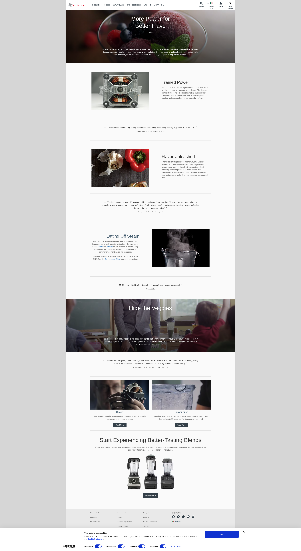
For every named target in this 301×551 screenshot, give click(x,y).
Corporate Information (98, 513)
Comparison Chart (112, 259)
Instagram (193, 516)
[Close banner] (244, 532)
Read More (120, 425)
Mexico (177, 521)
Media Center (95, 522)
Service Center (122, 526)
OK (221, 534)
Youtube (188, 516)
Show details (176, 546)
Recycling (146, 513)
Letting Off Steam (123, 236)
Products (96, 5)
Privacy (146, 517)
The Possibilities (134, 5)
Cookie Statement (95, 539)
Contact (120, 517)
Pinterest (183, 516)
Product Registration (124, 522)
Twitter (178, 516)
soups (100, 247)
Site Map (146, 526)
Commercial (159, 5)
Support (147, 5)
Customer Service (123, 513)
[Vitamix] (75, 5)
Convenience (181, 412)
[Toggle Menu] (90, 4)
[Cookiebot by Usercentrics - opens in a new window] (69, 546)
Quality (119, 412)
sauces (110, 247)
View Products (150, 495)
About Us (93, 517)
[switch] (121, 546)
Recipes (106, 5)
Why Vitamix (118, 5)
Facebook (173, 516)
